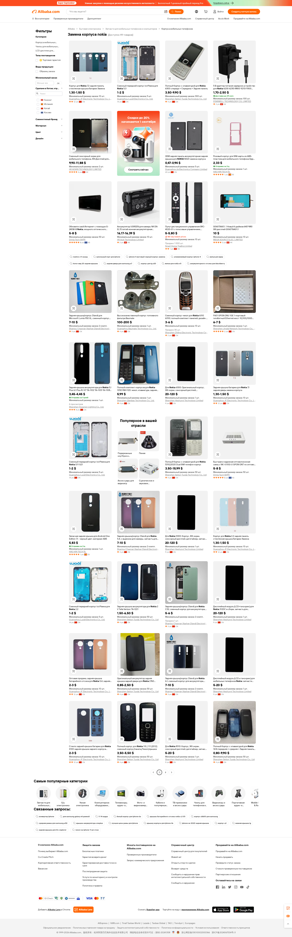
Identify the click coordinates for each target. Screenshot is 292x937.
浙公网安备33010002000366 (195, 932)
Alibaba (71, 29)
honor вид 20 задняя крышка (85, 263)
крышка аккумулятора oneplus (89, 823)
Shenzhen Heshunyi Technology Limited (184, 400)
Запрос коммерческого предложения (145, 860)
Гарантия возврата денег (94, 857)
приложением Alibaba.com (195, 909)
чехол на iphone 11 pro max (87, 830)
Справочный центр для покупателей (189, 851)
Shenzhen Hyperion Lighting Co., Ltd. (86, 407)
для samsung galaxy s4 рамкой (76, 816)
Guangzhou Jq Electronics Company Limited (186, 169)
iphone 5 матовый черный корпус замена (147, 257)
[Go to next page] (171, 772)
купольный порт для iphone (108, 257)
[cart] (206, 12)
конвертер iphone (46, 816)
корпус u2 (222, 823)
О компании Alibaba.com (50, 845)
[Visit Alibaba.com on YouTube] (242, 887)
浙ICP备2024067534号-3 (224, 932)
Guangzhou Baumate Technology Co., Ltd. (136, 328)
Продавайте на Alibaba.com (229, 851)
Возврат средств (179, 868)
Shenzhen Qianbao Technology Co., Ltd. (135, 400)
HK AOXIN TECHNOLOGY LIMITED (85, 169)
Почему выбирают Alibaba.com (53, 851)
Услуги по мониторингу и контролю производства (99, 878)
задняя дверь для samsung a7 (119, 263)
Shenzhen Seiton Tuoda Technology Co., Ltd (186, 99)
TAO (170, 923)
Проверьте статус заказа (228, 863)
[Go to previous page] (153, 772)
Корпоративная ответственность (54, 863)
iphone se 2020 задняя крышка (195, 823)
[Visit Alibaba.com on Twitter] (229, 887)
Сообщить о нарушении (183, 883)
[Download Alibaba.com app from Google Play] (243, 910)
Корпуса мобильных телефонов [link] (177, 29)
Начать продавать (224, 857)
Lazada (146, 923)
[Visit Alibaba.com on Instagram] (236, 887)
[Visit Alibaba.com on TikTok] (248, 887)
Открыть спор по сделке (183, 863)
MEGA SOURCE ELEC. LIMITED (228, 239)
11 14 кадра (103, 816)
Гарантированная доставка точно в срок (99, 864)
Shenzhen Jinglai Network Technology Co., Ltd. (234, 328)
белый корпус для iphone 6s (129, 816)
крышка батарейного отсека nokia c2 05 (167, 816)
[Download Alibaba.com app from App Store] (221, 910)
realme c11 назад (80, 257)
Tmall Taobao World (131, 923)
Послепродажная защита (94, 871)
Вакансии (42, 868)
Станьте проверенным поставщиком (234, 868)
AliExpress (103, 923)
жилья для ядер (216, 257)
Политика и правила (92, 885)
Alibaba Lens (54, 909)
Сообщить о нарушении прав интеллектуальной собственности (188, 875)
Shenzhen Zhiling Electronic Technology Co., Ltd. (186, 332)
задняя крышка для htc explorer (52, 830)
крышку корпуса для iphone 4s (160, 823)
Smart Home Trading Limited (178, 246)
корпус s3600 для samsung (206, 816)
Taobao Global (158, 923)
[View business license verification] (173, 932)
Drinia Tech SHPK (77, 239)
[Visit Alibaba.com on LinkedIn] (223, 887)
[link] (288, 908)
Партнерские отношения (228, 874)
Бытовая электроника (90, 29)
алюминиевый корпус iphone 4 (187, 257)
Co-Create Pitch (46, 857)
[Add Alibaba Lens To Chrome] (83, 910)
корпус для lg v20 (148, 263)
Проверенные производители (141, 854)
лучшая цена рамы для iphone (125, 823)
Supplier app (153, 909)
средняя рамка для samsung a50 (53, 823)
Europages (190, 923)
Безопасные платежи (93, 851)
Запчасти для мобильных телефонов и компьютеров (131, 29)
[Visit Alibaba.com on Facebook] (217, 887)
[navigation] (49, 401)
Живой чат (176, 857)
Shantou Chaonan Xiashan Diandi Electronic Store (90, 328)
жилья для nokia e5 (173, 263)
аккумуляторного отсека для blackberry (207, 263)
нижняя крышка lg (243, 823)
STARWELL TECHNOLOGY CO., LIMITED (232, 101)
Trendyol (178, 923)
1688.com (114, 923)
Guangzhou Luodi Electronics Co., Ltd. (135, 99)
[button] (166, 11)
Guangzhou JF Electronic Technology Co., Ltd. (90, 99)
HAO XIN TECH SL (221, 171)
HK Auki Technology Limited (130, 239)
